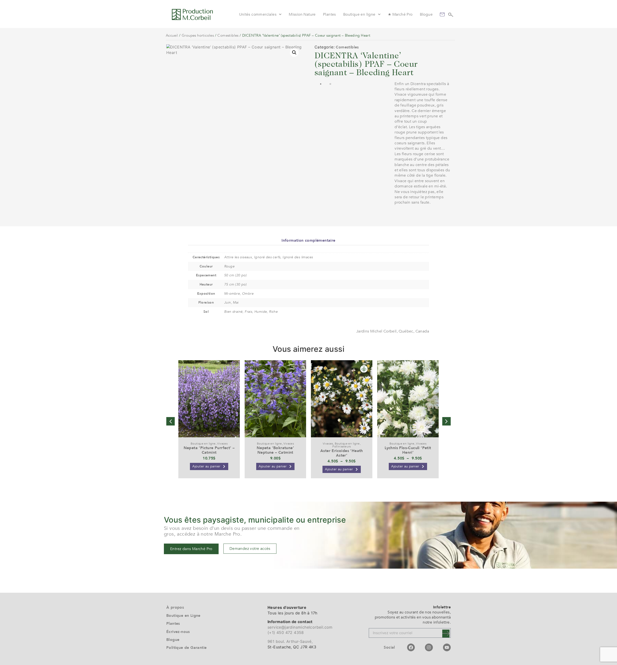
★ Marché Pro (400, 14)
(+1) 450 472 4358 (286, 632)
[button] (294, 52)
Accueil (172, 35)
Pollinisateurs (341, 446)
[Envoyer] (445, 634)
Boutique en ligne (359, 14)
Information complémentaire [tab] (308, 240)
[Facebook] (411, 647)
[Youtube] (447, 647)
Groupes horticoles (198, 35)
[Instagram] (429, 647)
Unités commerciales (258, 14)
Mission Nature (302, 14)
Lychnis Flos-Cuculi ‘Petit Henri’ (408, 450)
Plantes (329, 14)
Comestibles (227, 35)
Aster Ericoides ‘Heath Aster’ (341, 453)
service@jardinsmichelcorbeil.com (300, 627)
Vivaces (222, 444)
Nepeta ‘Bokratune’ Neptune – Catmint (275, 450)
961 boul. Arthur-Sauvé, (290, 641)
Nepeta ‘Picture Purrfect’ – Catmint (209, 450)
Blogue (426, 14)
